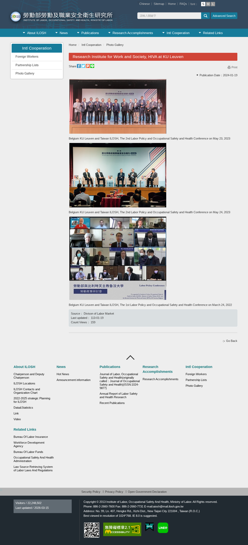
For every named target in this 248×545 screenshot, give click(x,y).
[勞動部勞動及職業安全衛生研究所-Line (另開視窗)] (163, 528)
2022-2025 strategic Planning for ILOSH (32, 400)
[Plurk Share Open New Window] (88, 66)
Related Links (213, 33)
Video (17, 419)
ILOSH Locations (24, 383)
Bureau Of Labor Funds (28, 451)
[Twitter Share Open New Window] (83, 66)
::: (138, 2)
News (64, 33)
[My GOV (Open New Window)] (149, 527)
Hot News (63, 374)
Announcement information (73, 380)
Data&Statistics (23, 407)
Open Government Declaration (147, 491)
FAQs (183, 3)
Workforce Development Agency (29, 444)
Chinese (144, 3)
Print (234, 67)
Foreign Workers (27, 56)
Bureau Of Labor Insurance (31, 436)
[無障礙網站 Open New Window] (122, 529)
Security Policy (90, 491)
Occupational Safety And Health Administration (34, 459)
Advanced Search (224, 15)
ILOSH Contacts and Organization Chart (27, 391)
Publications (90, 33)
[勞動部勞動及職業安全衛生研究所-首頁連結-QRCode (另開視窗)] (92, 530)
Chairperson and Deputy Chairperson (29, 376)
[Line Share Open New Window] (92, 66)
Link (16, 413)
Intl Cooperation (178, 33)
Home (172, 3)
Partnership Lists (27, 65)
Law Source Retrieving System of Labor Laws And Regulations (33, 468)
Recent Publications (112, 403)
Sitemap (159, 3)
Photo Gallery (25, 73)
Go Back (231, 340)
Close (130, 357)
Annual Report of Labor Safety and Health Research (119, 395)
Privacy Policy (114, 491)
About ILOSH (36, 33)
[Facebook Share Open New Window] (79, 66)
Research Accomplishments (133, 33)
